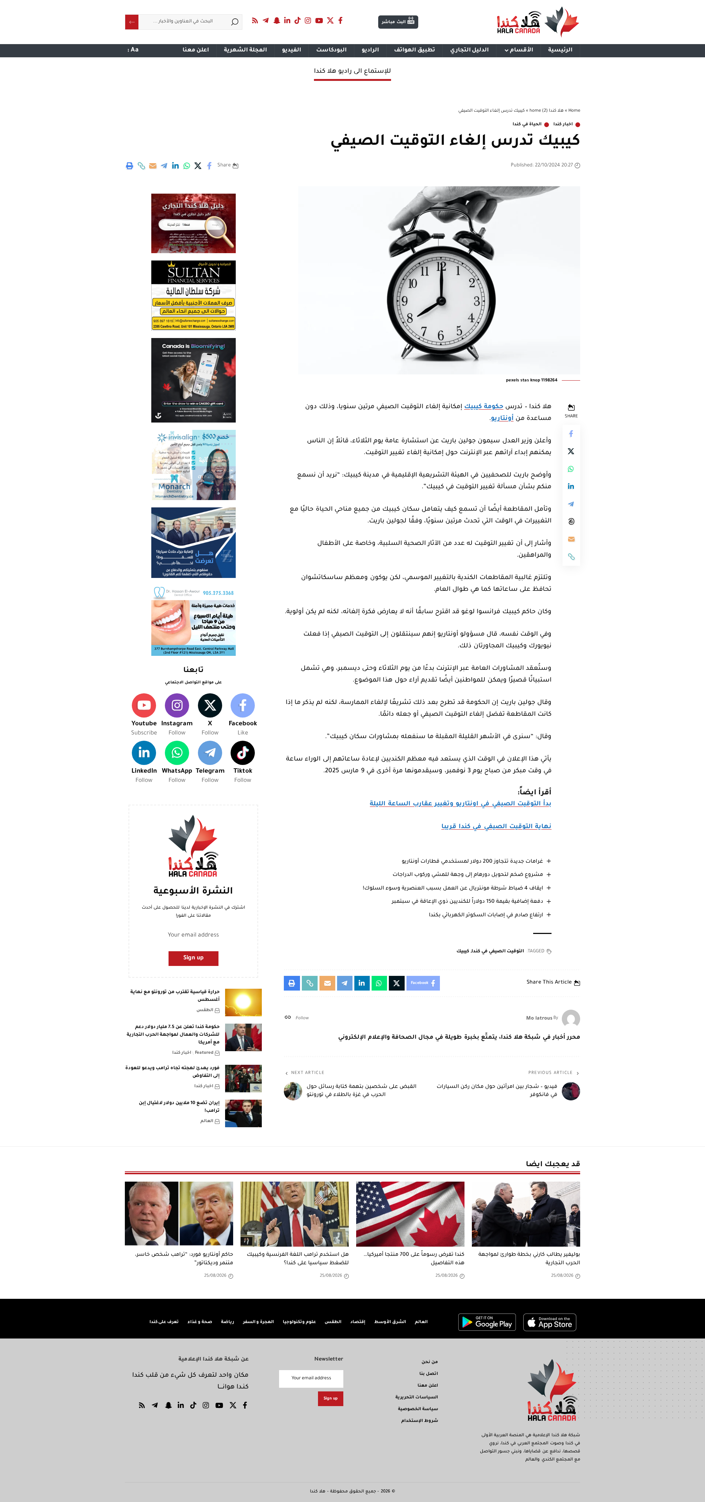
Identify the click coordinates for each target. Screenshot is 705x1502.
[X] (330, 20)
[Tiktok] (242, 763)
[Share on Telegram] (164, 166)
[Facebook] (340, 20)
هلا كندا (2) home (546, 111)
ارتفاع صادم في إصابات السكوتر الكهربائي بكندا (486, 916)
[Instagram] (308, 20)
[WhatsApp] (177, 763)
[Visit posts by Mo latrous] (571, 1019)
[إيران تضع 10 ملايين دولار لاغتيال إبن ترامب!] (243, 1113)
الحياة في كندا (527, 124)
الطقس (204, 1010)
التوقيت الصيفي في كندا (497, 951)
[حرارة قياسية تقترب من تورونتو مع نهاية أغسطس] (243, 1002)
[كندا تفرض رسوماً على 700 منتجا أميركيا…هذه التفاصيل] (410, 1214)
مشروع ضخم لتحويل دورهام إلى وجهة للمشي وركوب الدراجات (468, 875)
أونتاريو (502, 419)
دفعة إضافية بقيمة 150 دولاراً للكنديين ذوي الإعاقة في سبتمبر (467, 902)
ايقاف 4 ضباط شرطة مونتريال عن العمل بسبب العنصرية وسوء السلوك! (453, 889)
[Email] (153, 166)
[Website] (288, 1018)
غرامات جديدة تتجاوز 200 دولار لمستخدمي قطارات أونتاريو (472, 862)
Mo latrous (539, 1018)
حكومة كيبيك (483, 407)
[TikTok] (298, 20)
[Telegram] (266, 20)
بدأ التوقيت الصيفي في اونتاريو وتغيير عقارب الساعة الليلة (461, 804)
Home (574, 111)
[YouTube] (319, 20)
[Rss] (255, 20)
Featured (204, 1053)
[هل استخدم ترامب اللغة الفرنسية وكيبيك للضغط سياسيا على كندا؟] (295, 1214)
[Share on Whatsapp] (187, 166)
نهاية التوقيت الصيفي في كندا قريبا (496, 827)
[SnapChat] (276, 20)
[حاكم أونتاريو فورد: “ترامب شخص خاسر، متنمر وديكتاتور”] (179, 1214)
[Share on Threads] (571, 521)
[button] (141, 166)
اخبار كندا (563, 124)
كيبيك (462, 951)
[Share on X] (198, 166)
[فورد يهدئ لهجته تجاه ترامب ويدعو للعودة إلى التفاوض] (243, 1078)
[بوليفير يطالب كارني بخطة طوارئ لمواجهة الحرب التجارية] (526, 1214)
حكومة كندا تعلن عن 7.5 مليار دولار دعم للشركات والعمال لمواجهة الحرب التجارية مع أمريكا (173, 1035)
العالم (206, 1121)
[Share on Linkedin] (175, 166)
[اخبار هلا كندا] (538, 22)
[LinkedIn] (287, 20)
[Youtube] (144, 716)
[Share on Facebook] (210, 166)
